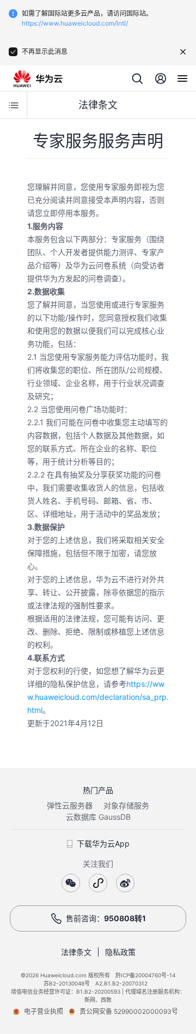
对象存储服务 (126, 805)
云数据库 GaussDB (98, 816)
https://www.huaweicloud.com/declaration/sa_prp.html (98, 697)
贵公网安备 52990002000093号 (128, 1011)
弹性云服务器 (70, 805)
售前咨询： (106, 918)
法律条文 (76, 952)
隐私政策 (120, 952)
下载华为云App (103, 843)
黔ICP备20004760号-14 (145, 975)
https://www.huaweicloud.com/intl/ (75, 23)
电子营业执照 (43, 1011)
